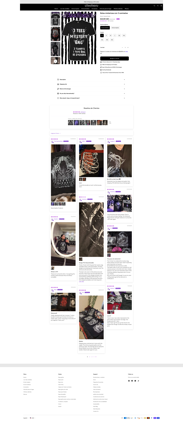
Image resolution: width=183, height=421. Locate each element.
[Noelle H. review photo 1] (63, 244)
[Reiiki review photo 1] (63, 302)
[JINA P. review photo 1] (91, 160)
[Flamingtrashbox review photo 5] (63, 204)
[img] (54, 139)
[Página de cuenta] (158, 5)
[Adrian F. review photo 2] (109, 312)
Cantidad (102, 47)
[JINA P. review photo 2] (80, 179)
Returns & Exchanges (65, 88)
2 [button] (89, 357)
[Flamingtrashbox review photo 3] (56, 204)
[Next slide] (55, 61)
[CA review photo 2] (109, 255)
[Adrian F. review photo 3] (112, 312)
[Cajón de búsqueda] (154, 5)
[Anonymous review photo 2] (80, 259)
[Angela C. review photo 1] (119, 160)
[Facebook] (132, 380)
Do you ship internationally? (67, 93)
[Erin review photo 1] (91, 317)
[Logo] (91, 5)
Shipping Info (63, 84)
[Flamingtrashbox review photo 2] (52, 204)
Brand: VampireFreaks (105, 16)
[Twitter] (135, 380)
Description (63, 79)
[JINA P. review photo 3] (84, 179)
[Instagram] (129, 380)
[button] (94, 357)
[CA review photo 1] (119, 242)
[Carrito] (161, 5)
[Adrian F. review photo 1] (119, 300)
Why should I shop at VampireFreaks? (70, 98)
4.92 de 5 (83, 112)
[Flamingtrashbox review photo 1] (63, 173)
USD (33, 418)
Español (25, 418)
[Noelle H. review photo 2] (52, 268)
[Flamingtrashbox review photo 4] (60, 204)
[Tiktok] (138, 380)
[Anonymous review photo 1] (119, 203)
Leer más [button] (81, 281)
